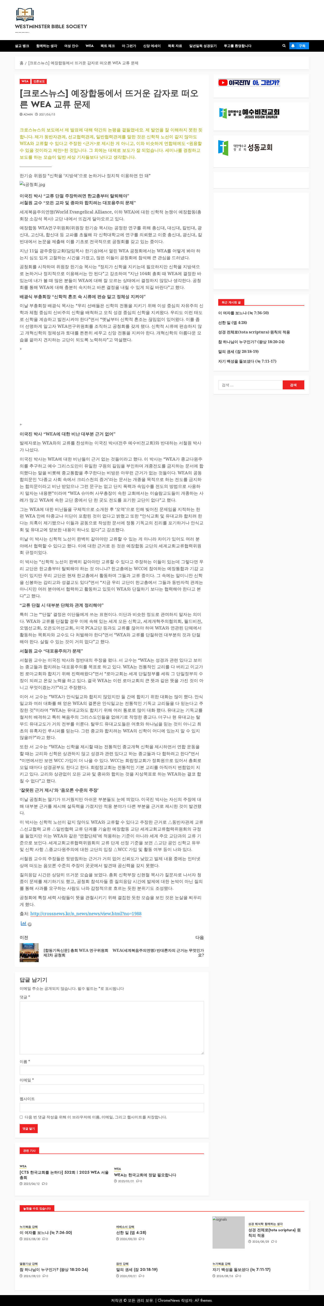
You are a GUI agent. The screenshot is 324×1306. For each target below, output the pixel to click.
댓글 (25, 997)
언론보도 (39, 81)
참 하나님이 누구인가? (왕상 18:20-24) (251, 341)
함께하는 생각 (46, 45)
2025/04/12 (32, 1184)
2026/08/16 (225, 1276)
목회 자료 (175, 45)
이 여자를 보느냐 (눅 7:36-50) (243, 312)
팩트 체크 (108, 45)
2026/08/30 (32, 1239)
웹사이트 (27, 1098)
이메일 (27, 1080)
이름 (25, 1061)
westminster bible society (51, 26)
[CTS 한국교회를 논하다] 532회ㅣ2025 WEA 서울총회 (64, 1175)
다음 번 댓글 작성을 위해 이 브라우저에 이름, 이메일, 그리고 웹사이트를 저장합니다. (96, 1117)
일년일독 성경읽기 (203, 45)
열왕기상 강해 (29, 1264)
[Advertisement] (112, 388)
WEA (89, 45)
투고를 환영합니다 (237, 45)
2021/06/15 (47, 115)
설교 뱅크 (22, 45)
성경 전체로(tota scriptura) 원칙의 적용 (254, 332)
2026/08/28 (260, 1242)
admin (28, 115)
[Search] (284, 45)
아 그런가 (129, 45)
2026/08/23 (32, 1276)
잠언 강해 (122, 1264)
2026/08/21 (128, 1276)
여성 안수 (71, 45)
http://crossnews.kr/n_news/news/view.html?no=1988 (85, 913)
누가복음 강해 (29, 1227)
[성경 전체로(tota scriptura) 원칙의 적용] (229, 1232)
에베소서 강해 (125, 1227)
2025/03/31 (126, 1181)
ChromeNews (169, 1300)
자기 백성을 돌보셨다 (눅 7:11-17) (247, 361)
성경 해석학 (256, 1224)
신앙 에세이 (152, 45)
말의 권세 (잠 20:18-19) (238, 351)
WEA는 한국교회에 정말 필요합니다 (145, 1175)
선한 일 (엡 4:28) (232, 322)
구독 (302, 45)
